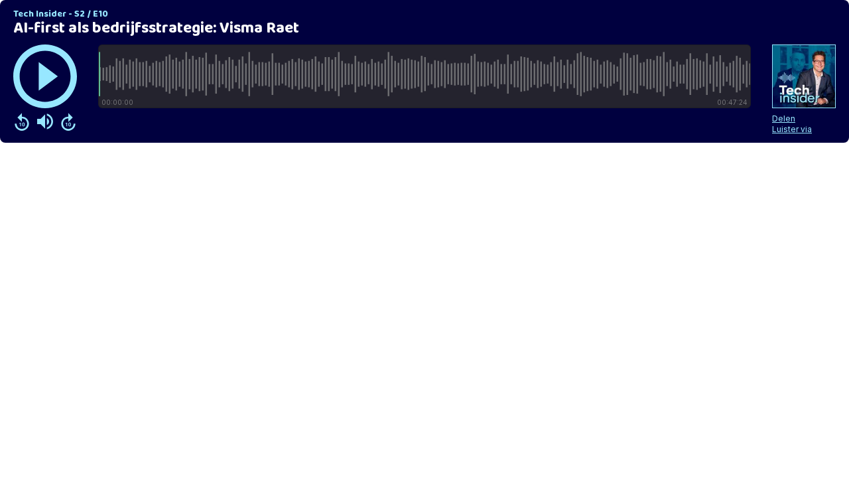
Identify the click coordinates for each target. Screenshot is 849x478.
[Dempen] (45, 121)
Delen (783, 118)
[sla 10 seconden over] (68, 121)
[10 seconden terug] (22, 121)
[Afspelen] (45, 76)
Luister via (792, 129)
